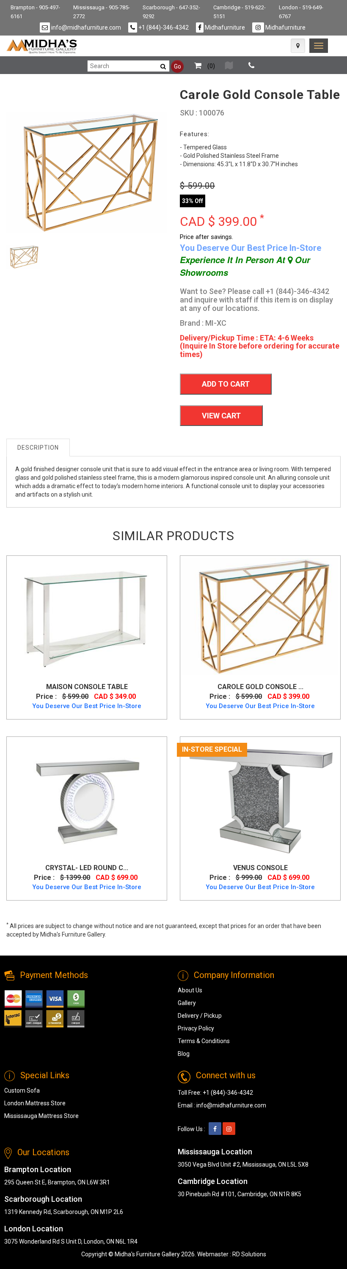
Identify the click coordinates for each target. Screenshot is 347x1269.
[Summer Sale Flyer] (228, 66)
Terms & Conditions (204, 1041)
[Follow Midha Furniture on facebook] (215, 1129)
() (210, 66)
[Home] (41, 46)
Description (38, 447)
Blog (184, 1053)
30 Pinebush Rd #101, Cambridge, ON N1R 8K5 (239, 1194)
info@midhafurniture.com (85, 27)
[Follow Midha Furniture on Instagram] (228, 1129)
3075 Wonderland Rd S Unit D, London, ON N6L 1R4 (71, 1241)
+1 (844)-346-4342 (163, 27)
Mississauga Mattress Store (41, 1115)
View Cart (221, 415)
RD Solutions (249, 1254)
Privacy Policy (196, 1028)
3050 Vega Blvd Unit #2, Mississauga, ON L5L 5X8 (243, 1164)
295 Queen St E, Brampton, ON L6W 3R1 (57, 1182)
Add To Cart (226, 383)
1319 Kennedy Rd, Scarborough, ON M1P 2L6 (63, 1212)
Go (177, 66)
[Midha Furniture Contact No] (251, 66)
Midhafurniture (224, 27)
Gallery (187, 1003)
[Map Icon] (298, 45)
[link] (318, 45)
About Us (190, 990)
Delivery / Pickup (200, 1015)
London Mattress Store (35, 1103)
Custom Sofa (22, 1090)
